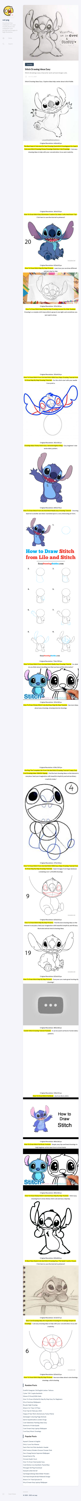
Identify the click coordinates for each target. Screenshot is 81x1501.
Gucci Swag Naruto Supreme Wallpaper (36, 1453)
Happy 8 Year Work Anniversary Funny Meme (38, 1414)
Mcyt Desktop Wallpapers (32, 1402)
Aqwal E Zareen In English (31, 1441)
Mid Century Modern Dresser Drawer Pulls (37, 1450)
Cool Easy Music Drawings (32, 1431)
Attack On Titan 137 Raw (31, 1408)
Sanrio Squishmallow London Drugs (35, 1420)
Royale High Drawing (30, 1405)
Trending (29, 64)
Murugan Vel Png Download (32, 1468)
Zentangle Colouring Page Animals (34, 1417)
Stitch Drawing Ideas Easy (37, 69)
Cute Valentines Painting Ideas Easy (35, 1422)
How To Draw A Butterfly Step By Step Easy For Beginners (42, 1399)
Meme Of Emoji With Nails (32, 1396)
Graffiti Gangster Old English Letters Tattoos (38, 1390)
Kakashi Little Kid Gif (30, 1471)
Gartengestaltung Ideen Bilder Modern (36, 1474)
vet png (5, 20)
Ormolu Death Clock (30, 1459)
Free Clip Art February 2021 (32, 1411)
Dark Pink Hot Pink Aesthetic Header (36, 1447)
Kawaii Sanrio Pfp (29, 1456)
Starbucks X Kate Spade (31, 1425)
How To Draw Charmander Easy (34, 1462)
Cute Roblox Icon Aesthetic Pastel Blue (36, 1465)
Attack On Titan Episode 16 (32, 1479)
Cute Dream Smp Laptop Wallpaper (35, 1428)
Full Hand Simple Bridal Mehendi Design (36, 1476)
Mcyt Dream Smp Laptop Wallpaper (35, 1482)
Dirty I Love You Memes (31, 1444)
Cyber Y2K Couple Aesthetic (32, 1393)
